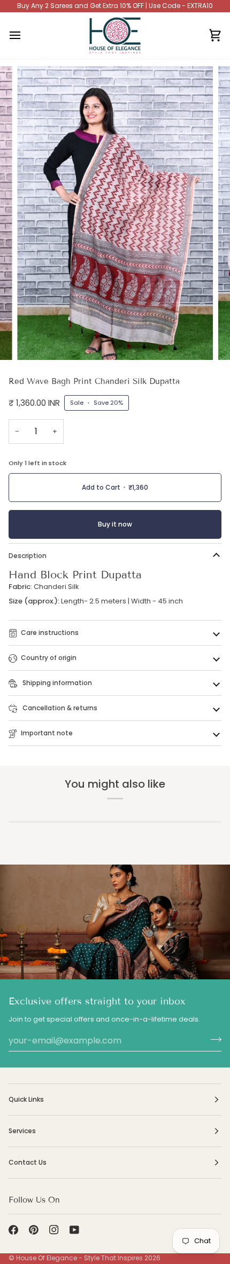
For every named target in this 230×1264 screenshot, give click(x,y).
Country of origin (48, 657)
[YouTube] (74, 1230)
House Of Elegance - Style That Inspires (79, 1257)
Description (28, 555)
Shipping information (56, 682)
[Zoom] (37, 340)
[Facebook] (13, 1230)
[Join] (212, 1039)
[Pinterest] (34, 1230)
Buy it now (115, 524)
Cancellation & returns (59, 707)
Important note (47, 732)
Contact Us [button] (28, 1162)
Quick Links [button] (26, 1099)
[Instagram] (54, 1230)
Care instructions (50, 632)
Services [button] (22, 1130)
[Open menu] (25, 35)
